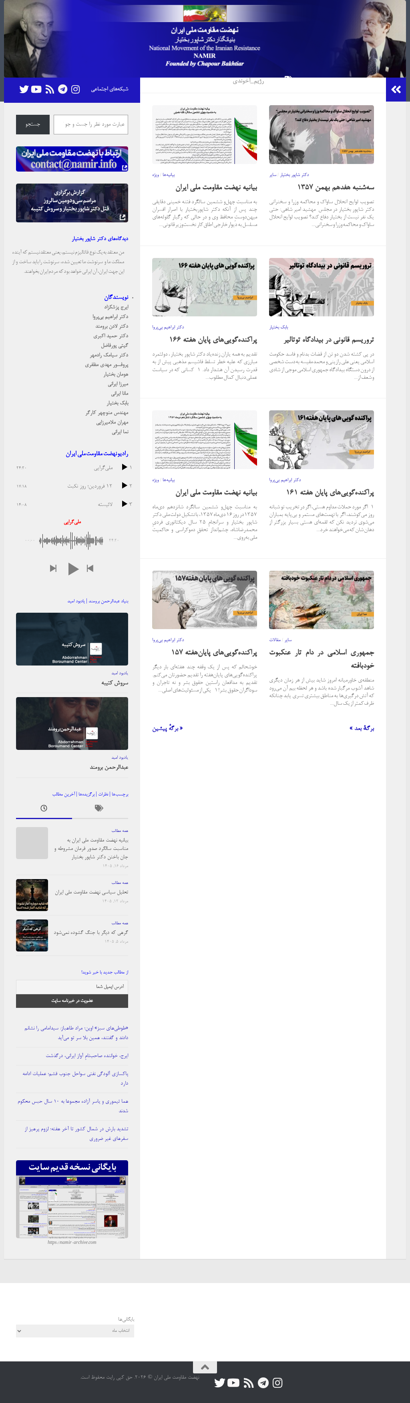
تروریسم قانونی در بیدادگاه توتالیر (328, 340)
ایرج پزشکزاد (116, 307)
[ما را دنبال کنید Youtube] (37, 89)
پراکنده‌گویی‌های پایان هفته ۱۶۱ (330, 493)
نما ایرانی (120, 432)
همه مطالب (119, 831)
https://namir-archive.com (72, 1243)
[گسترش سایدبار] (396, 90)
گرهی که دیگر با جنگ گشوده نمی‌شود (91, 933)
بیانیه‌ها (169, 175)
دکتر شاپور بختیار (294, 175)
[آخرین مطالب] (44, 810)
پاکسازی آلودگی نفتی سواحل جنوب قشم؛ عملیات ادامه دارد (75, 1079)
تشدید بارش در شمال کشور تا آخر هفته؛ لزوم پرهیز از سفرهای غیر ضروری (76, 1134)
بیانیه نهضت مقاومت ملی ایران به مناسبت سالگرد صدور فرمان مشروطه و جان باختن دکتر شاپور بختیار (91, 848)
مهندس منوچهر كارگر (106, 413)
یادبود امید (119, 673)
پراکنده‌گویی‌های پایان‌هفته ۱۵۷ (214, 653)
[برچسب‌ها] (100, 810)
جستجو (32, 125)
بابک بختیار (278, 327)
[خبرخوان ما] (49, 89)
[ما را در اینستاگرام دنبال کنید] (75, 89)
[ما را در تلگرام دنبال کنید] (62, 89)
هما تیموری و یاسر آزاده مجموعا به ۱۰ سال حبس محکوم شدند (73, 1106)
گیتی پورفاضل (114, 346)
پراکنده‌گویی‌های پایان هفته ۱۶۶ (213, 340)
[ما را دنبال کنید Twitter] (24, 89)
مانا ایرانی (119, 394)
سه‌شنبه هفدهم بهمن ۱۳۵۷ (335, 188)
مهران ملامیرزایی (112, 423)
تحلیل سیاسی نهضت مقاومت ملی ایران (91, 892)
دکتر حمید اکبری (110, 336)
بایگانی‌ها (126, 1320)
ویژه (155, 175)
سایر (272, 175)
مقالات (275, 640)
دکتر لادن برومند (111, 327)
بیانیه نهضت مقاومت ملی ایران (216, 188)
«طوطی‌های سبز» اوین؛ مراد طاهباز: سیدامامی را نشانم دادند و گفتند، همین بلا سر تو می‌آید (76, 1033)
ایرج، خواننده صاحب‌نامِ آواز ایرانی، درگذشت (87, 1056)
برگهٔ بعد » (362, 728)
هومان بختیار (115, 375)
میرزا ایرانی (118, 384)
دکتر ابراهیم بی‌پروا (168, 327)
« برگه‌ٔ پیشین (167, 728)
